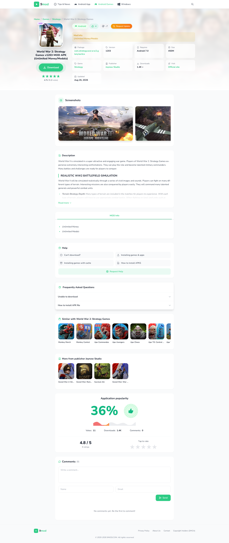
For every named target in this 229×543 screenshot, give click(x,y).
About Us (156, 530)
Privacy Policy (143, 530)
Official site (174, 67)
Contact (167, 530)
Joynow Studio (113, 67)
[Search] (192, 4)
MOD (40, 23)
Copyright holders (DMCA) (184, 530)
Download (53, 67)
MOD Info (114, 215)
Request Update (123, 26)
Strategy (78, 67)
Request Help (116, 271)
